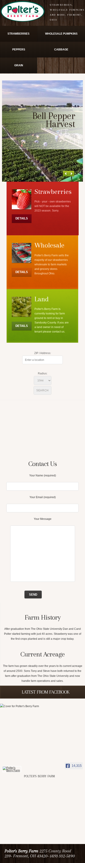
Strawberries (18, 33)
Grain (18, 65)
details (21, 218)
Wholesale (49, 245)
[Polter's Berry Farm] (11, 769)
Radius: (42, 373)
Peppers (18, 49)
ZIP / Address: (42, 353)
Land (41, 299)
